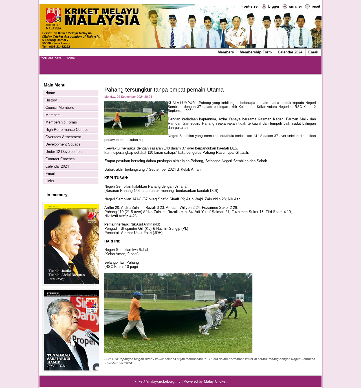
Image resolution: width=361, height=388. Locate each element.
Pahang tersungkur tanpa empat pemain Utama (164, 89)
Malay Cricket (215, 381)
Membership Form (256, 52)
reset (316, 6)
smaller (295, 6)
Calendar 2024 (290, 52)
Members (226, 52)
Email (313, 52)
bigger (273, 6)
